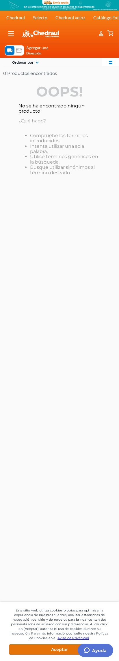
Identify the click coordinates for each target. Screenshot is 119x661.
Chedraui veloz (70, 17)
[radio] (110, 62)
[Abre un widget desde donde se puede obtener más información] (95, 651)
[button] (11, 33)
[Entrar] (102, 33)
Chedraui (15, 17)
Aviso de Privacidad (73, 638)
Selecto (40, 17)
